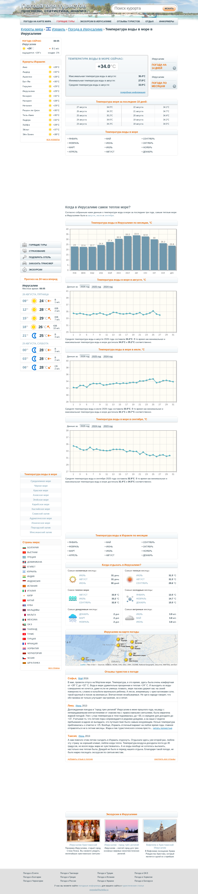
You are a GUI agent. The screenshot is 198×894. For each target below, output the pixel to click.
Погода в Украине (105, 881)
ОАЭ (29, 624)
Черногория (34, 653)
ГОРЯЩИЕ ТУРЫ (66, 21)
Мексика (32, 619)
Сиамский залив (41, 513)
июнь (109, 143)
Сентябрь (149, 542)
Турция (31, 639)
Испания (32, 586)
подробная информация (132, 92)
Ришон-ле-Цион (31, 110)
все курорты (53, 139)
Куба (30, 605)
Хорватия (33, 648)
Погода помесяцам (159, 85)
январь (73, 138)
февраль (74, 143)
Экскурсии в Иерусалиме (121, 814)
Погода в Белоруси (144, 881)
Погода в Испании (105, 877)
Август (110, 555)
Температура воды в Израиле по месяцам (122, 535)
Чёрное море (41, 485)
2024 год (108, 286)
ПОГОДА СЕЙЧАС (31, 41)
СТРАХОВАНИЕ (37, 251)
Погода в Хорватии (143, 877)
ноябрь (147, 147)
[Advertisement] (121, 45)
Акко (25, 67)
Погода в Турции (105, 873)
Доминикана (34, 562)
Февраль (74, 546)
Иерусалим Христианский (83, 844)
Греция (31, 557)
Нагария (27, 100)
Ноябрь (147, 551)
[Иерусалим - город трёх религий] (121, 842)
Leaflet (82, 664)
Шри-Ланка (33, 663)
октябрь (148, 143)
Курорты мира (32, 29)
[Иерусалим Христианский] (83, 842)
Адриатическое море (41, 518)
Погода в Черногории (33, 881)
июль (109, 147)
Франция (32, 643)
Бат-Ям (26, 81)
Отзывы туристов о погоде (121, 671)
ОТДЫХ (149, 21)
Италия (31, 591)
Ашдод (26, 72)
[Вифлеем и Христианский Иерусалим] (160, 842)
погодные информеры (89, 885)
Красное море (40, 490)
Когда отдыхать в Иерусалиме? (121, 565)
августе (91, 215)
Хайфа (26, 125)
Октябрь (148, 546)
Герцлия (27, 86)
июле (99, 215)
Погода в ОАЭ (141, 873)
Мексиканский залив (41, 532)
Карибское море (40, 504)
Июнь (109, 546)
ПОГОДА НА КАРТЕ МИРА (37, 21)
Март (72, 551)
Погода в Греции (68, 877)
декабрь (148, 151)
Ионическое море (41, 523)
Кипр (30, 595)
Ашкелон (27, 76)
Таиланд (32, 629)
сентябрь (149, 138)
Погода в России (68, 881)
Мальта (31, 615)
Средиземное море (41, 481)
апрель (73, 151)
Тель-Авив (28, 115)
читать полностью (162, 728)
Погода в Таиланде (69, 873)
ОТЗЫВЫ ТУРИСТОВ (128, 21)
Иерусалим (29, 91)
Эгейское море (41, 499)
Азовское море (41, 495)
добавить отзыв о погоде (80, 759)
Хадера (27, 120)
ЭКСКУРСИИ (35, 269)
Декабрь (148, 555)
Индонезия (33, 581)
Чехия (30, 658)
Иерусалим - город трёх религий (121, 844)
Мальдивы (33, 610)
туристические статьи (133, 885)
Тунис (30, 634)
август (110, 151)
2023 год (108, 426)
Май (108, 542)
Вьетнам (32, 552)
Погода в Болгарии (32, 877)
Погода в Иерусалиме (85, 29)
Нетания (27, 105)
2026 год (84, 286)
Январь (73, 542)
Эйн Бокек (28, 134)
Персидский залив (41, 527)
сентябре (109, 215)
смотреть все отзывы (164, 759)
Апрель (73, 555)
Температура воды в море (121, 132)
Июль (109, 551)
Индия (30, 576)
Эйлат (26, 129)
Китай (30, 600)
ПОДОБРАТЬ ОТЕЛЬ (40, 257)
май (108, 138)
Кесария (27, 96)
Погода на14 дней (159, 66)
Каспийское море (41, 509)
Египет (31, 567)
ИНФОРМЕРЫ (166, 21)
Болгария (33, 547)
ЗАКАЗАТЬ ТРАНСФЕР (41, 263)
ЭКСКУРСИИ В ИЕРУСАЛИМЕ (95, 21)
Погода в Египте (31, 873)
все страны (54, 668)
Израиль (58, 29)
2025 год (96, 286)
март (72, 147)
